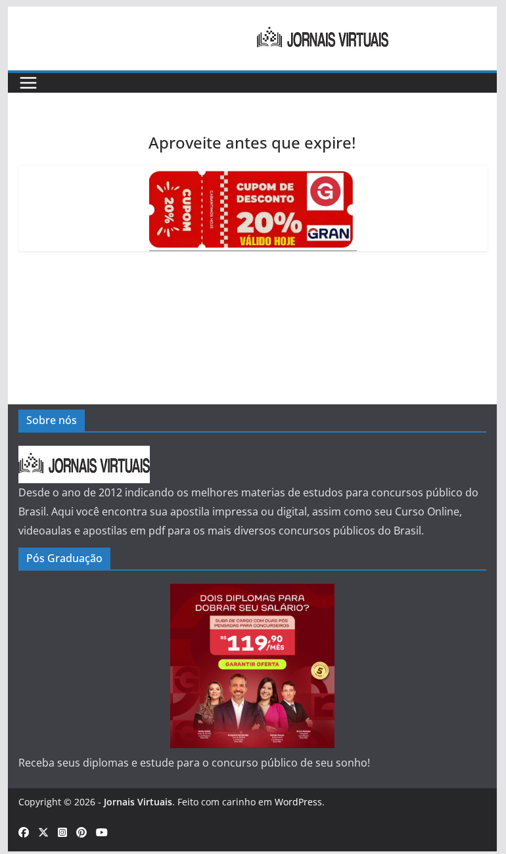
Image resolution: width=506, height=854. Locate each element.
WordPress (298, 801)
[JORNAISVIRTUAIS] (84, 455)
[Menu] (28, 83)
